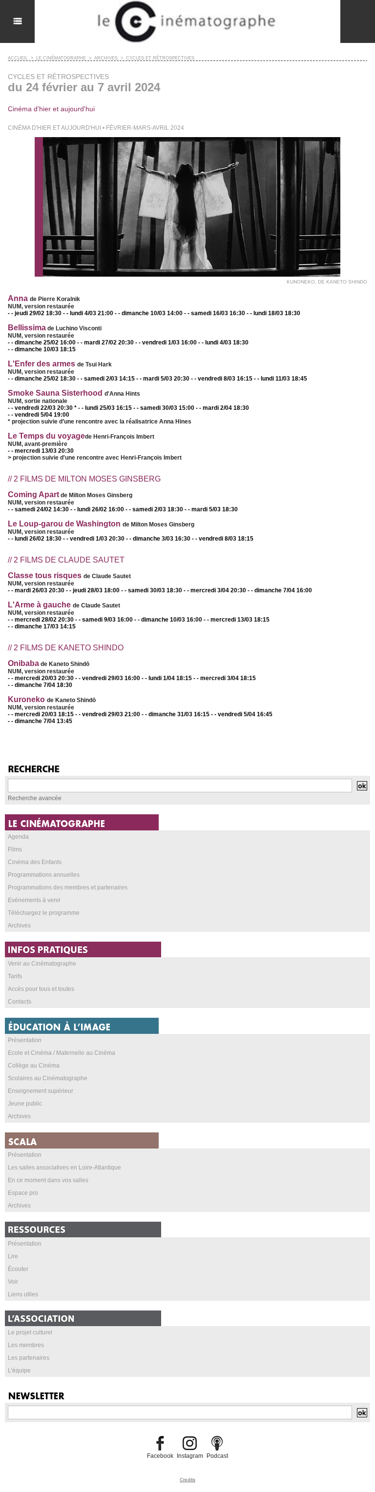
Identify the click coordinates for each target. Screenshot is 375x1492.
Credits (187, 1479)
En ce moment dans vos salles (48, 1180)
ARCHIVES (106, 58)
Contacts (19, 1001)
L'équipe (19, 1370)
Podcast (217, 1455)
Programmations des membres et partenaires (67, 887)
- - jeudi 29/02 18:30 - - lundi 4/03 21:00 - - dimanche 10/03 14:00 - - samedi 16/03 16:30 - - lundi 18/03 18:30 (154, 313)
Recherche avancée (35, 798)
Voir (13, 1281)
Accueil (18, 58)
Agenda (18, 836)
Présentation (25, 1040)
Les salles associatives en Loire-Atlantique (64, 1167)
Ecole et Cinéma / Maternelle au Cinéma (61, 1052)
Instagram (190, 1455)
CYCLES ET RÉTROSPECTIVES (160, 58)
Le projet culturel (30, 1332)
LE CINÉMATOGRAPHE (61, 58)
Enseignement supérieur (40, 1091)
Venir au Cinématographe (42, 963)
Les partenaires (28, 1357)
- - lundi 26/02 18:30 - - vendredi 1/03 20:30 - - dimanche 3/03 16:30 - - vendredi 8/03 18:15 (130, 538)
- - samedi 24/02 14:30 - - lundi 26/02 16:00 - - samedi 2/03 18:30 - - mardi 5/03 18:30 (123, 509)
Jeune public (25, 1103)
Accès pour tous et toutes (41, 989)
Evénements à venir (34, 900)
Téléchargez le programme (44, 912)
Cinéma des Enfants (35, 862)
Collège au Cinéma (34, 1065)
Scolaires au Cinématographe (47, 1078)
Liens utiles (23, 1294)
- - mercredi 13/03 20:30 (41, 450)
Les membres (26, 1345)
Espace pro (23, 1193)
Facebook (160, 1455)
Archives (19, 925)
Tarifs (15, 976)
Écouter (18, 1269)
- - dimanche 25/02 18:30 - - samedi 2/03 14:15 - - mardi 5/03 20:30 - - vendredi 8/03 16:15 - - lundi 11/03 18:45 (157, 378)
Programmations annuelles (44, 874)
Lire (13, 1256)
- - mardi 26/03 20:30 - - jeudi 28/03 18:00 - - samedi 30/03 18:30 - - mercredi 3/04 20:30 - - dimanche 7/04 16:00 (160, 590)
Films (15, 849)
